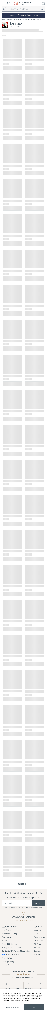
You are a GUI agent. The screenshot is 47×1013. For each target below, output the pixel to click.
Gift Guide (37, 944)
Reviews (37, 954)
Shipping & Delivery (9, 933)
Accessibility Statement (11, 944)
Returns (5, 940)
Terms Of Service (28, 907)
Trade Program (39, 937)
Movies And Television (29, 19)
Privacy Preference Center (11, 947)
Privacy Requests (12, 954)
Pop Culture (17, 19)
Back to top (22, 883)
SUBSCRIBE (38, 903)
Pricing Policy (7, 958)
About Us (37, 930)
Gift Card (37, 947)
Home (3, 19)
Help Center (6, 930)
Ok (34, 1007)
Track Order (6, 937)
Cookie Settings (8, 1000)
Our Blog (37, 933)
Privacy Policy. (38, 907)
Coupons (37, 951)
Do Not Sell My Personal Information (16, 951)
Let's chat (5, 965)
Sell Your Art (38, 940)
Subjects (9, 19)
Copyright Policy (8, 961)
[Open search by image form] (5, 9)
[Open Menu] (3, 3)
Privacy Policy (24, 1000)
